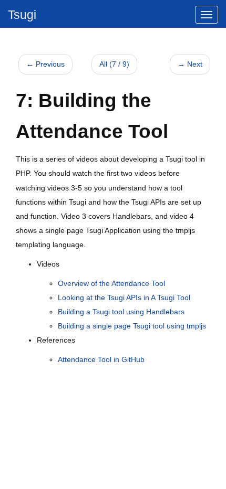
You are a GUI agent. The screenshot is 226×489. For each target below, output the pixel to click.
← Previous (45, 64)
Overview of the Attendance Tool (111, 283)
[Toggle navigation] (206, 15)
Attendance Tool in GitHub (101, 359)
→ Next (190, 64)
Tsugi (22, 15)
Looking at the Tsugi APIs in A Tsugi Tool (124, 297)
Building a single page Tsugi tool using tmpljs (132, 326)
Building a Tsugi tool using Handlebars (121, 311)
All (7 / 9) (114, 64)
